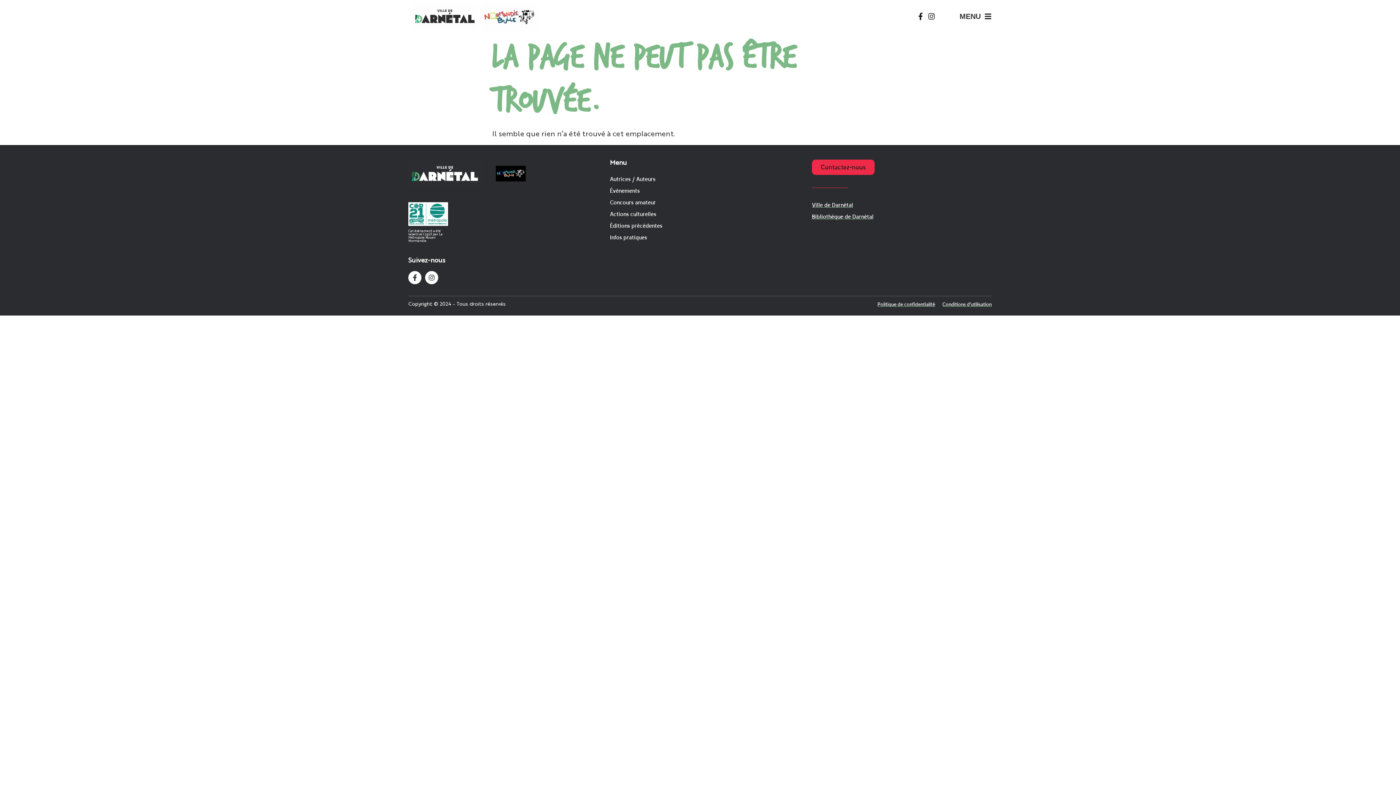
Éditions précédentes (636, 225)
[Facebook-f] (920, 16)
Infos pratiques (628, 237)
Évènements (625, 190)
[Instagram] (931, 16)
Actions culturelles (633, 214)
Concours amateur (633, 202)
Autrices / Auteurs (633, 179)
